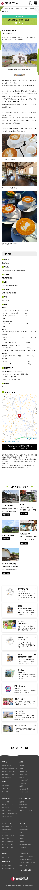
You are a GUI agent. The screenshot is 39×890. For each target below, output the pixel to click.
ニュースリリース (24, 826)
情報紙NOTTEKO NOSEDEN (9, 814)
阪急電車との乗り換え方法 (9, 768)
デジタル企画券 (24, 780)
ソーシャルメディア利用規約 (27, 862)
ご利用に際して (24, 853)
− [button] (4, 402)
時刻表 (4, 782)
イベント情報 (5, 802)
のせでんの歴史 (6, 838)
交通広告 (22, 802)
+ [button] (4, 397)
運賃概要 (22, 765)
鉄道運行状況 (5, 785)
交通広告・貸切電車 (25, 798)
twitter (22, 23)
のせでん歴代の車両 (7, 841)
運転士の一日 (5, 857)
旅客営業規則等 (6, 777)
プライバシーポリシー (26, 859)
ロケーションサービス (26, 811)
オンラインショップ (7, 844)
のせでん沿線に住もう (26, 870)
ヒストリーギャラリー (8, 835)
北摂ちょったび (6, 811)
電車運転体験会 (6, 829)
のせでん (9, 3)
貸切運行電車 (23, 808)
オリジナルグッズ (7, 826)
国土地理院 (33, 439)
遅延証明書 (5, 788)
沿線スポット (5, 808)
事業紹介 (22, 838)
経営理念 (22, 835)
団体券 (21, 786)
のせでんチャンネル (7, 847)
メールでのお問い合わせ (9, 868)
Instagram (21, 748)
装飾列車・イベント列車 (9, 771)
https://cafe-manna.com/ (10, 285)
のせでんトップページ (7, 8)
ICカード (22, 777)
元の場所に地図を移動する (13, 441)
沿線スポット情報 (29, 8)
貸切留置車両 (23, 805)
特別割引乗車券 (24, 789)
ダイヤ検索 (5, 791)
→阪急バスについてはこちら (12, 379)
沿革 (21, 832)
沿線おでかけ (19, 8)
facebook (19, 23)
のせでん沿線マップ (7, 817)
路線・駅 (4, 762)
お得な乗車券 (23, 771)
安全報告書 (23, 847)
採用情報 (4, 854)
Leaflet (27, 439)
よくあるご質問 (6, 865)
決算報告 (22, 841)
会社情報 (22, 823)
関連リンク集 (23, 865)
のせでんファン (6, 823)
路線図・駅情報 (6, 765)
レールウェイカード (25, 792)
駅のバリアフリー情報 (8, 774)
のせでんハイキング (7, 805)
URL (15, 23)
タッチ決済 (23, 783)
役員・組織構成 (24, 829)
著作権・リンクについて (26, 856)
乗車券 (21, 762)
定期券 (21, 768)
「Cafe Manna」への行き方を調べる (19, 447)
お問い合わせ (6, 862)
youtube (26, 748)
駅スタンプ (5, 832)
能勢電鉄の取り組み (25, 844)
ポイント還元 (23, 774)
